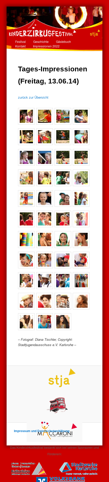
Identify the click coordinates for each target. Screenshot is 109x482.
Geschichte (41, 41)
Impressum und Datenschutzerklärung (41, 431)
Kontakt (20, 46)
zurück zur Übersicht (33, 97)
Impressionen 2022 (46, 46)
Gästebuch (63, 41)
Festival (20, 41)
